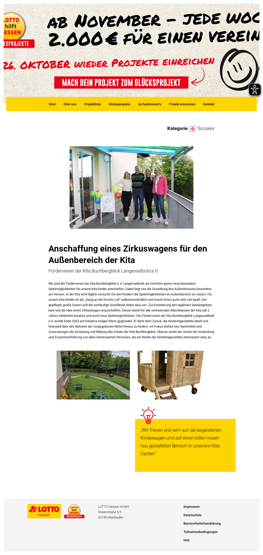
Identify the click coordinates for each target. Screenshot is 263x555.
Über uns (70, 104)
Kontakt (208, 104)
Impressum (192, 507)
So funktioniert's (149, 104)
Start (52, 104)
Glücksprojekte (119, 104)
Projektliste (92, 104)
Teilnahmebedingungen (201, 532)
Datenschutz (193, 515)
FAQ (186, 540)
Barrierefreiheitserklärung (202, 523)
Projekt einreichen (182, 104)
